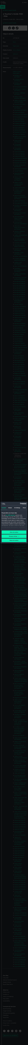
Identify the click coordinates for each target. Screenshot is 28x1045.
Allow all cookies (14, 532)
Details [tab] (10, 507)
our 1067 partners (10, 515)
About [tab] (24, 507)
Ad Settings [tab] (17, 507)
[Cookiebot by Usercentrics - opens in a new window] (20, 504)
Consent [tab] (4, 507)
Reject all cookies (14, 540)
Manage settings (13, 536)
